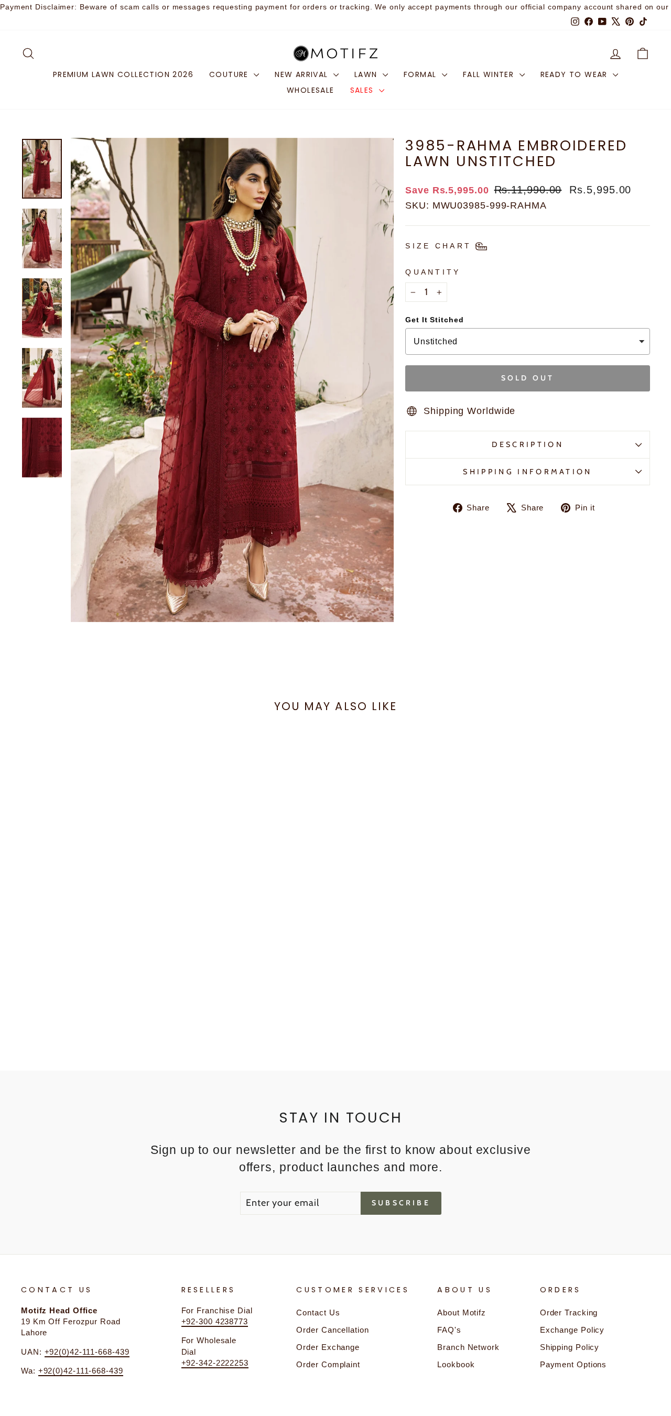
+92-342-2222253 (215, 1362)
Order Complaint (328, 1364)
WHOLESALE (310, 90)
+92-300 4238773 (214, 1321)
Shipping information (527, 471)
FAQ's (449, 1329)
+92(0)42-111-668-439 (87, 1351)
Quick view (95, 949)
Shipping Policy (570, 1347)
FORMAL (421, 74)
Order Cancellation (332, 1329)
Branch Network (468, 1347)
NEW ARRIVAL (303, 74)
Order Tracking (569, 1312)
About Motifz (461, 1312)
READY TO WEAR (575, 74)
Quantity (433, 272)
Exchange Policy (572, 1329)
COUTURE (230, 74)
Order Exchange (328, 1347)
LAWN (367, 74)
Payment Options (573, 1364)
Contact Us (318, 1312)
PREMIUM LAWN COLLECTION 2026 (123, 74)
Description (528, 444)
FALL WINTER (490, 74)
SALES (363, 90)
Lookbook (455, 1364)
